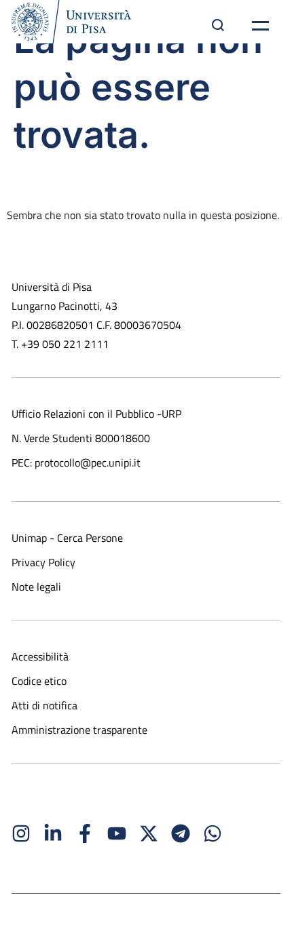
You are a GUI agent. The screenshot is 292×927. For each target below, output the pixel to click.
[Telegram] (180, 833)
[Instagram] (21, 833)
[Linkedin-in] (52, 833)
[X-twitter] (148, 833)
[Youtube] (116, 833)
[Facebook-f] (84, 833)
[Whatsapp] (212, 833)
